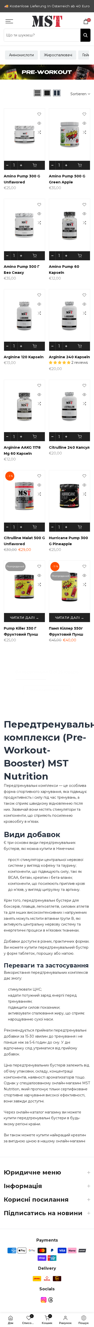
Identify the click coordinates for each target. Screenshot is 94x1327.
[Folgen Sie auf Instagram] (43, 1300)
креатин (78, 1135)
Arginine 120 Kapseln (24, 357)
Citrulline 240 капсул (69, 447)
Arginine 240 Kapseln (69, 357)
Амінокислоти (21, 55)
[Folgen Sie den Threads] (50, 1300)
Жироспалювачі (58, 55)
